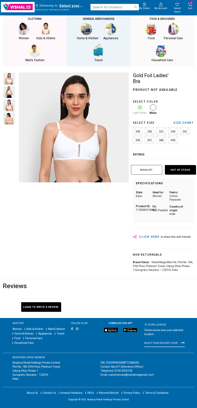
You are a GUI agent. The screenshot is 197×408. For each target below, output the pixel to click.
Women (17, 328)
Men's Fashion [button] (34, 60)
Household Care (24, 342)
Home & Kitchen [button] (87, 38)
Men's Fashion (56, 328)
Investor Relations (72, 392)
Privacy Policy (132, 392)
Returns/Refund (109, 392)
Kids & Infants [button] (45, 38)
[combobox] (114, 7)
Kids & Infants (35, 328)
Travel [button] (98, 60)
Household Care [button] (162, 60)
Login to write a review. (41, 306)
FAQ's (90, 392)
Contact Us (49, 392)
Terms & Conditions (157, 392)
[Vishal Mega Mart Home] (18, 7)
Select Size (144, 122)
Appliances (45, 333)
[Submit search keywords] (135, 6)
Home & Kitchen (24, 333)
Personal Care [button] (173, 38)
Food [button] (151, 38)
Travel (60, 333)
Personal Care (33, 338)
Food (17, 338)
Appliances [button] (110, 38)
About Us (32, 392)
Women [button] (24, 38)
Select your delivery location (72, 6)
